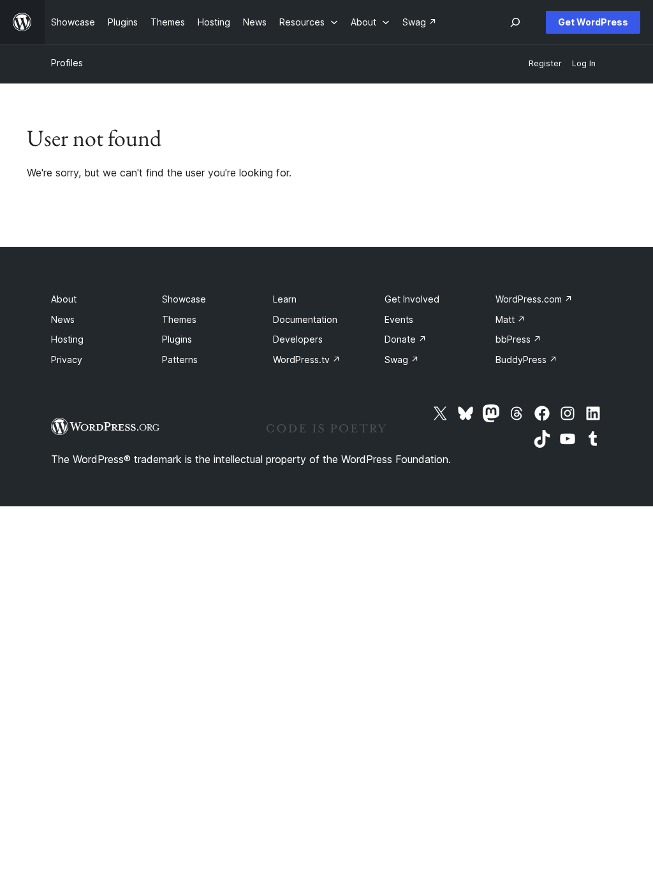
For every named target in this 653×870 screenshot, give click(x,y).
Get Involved (412, 299)
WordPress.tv (307, 359)
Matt (510, 319)
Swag (402, 359)
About (64, 299)
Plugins (177, 339)
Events (399, 319)
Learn (285, 299)
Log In (584, 63)
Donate (406, 339)
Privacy (66, 359)
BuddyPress (526, 359)
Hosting (67, 339)
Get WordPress (593, 22)
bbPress (518, 339)
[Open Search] (515, 22)
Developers (298, 339)
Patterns (180, 359)
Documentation (305, 319)
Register (545, 63)
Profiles (67, 62)
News (63, 319)
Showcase (184, 299)
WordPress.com (534, 299)
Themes (179, 319)
